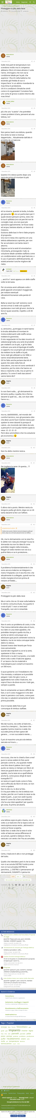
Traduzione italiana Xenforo (8, 1108)
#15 (34, 592)
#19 (34, 816)
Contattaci (4, 1093)
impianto (14, 1030)
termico (22, 1041)
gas (30, 1027)
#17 (34, 720)
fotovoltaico (22, 1027)
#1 (34, 61)
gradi (2, 1031)
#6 (34, 276)
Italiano (7, 1090)
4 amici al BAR (7, 975)
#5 (34, 208)
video (18, 1044)
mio (5, 1034)
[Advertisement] (18, 31)
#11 (34, 463)
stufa (3, 1041)
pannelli (15, 1033)
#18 (34, 754)
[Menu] (2, 2)
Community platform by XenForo (16, 1105)
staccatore (5, 11)
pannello (22, 1034)
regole (14, 1044)
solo (28, 1039)
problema (22, 1036)
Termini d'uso (12, 1093)
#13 (34, 524)
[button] (2, 1091)
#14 (34, 564)
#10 (34, 447)
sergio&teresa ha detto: (8, 528)
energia (4, 1027)
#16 (34, 621)
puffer (3, 1039)
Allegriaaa (7, 967)
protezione (26, 11)
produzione (30, 1036)
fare (9, 1027)
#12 (34, 504)
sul (7, 1041)
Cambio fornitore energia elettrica (14, 956)
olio (9, 1034)
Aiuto (27, 1093)
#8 (34, 388)
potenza (15, 1036)
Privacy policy (21, 1093)
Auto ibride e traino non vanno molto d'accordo (19, 978)
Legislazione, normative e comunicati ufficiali (16, 945)
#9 (34, 411)
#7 (34, 325)
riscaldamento (13, 1038)
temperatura (14, 1041)
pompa (9, 1036)
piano (3, 1036)
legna (31, 1030)
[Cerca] (34, 2)
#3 (34, 129)
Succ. (18, 876)
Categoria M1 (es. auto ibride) (12, 986)
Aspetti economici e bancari (11, 965)
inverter (25, 1030)
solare (23, 1039)
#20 (34, 850)
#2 (34, 108)
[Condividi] (32, 61)
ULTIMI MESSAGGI (7, 932)
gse (6, 1031)
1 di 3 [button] (12, 876)
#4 (34, 171)
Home (32, 1093)
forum (14, 1027)
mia (2, 1034)
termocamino (6, 1043)
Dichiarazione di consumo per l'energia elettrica (19, 947)
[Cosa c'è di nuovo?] (30, 2)
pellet (28, 1033)
